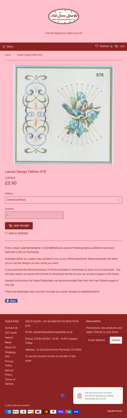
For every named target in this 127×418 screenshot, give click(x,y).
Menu (10, 46)
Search (9, 337)
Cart (122, 46)
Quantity (9, 208)
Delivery (9, 193)
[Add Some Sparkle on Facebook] (62, 395)
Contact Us (11, 327)
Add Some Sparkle (20, 405)
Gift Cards (11, 332)
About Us (10, 347)
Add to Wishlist (18, 233)
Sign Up (116, 340)
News (8, 342)
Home (8, 55)
